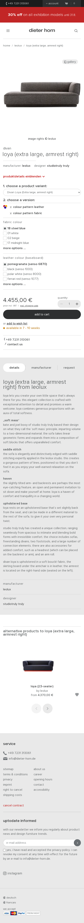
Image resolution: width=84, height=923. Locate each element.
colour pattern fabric (27, 213)
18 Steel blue (16, 228)
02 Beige (13, 238)
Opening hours (43, 779)
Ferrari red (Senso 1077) (22, 278)
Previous (36, 708)
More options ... (14, 248)
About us (39, 769)
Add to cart (42, 314)
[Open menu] (8, 31)
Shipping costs (12, 795)
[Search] (76, 31)
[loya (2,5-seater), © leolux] (42, 679)
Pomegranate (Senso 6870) (27, 264)
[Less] (61, 304)
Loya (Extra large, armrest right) (44, 45)
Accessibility (41, 789)
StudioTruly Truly (58, 165)
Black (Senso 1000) (20, 269)
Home (6, 45)
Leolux (18, 45)
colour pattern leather (28, 207)
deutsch (11, 897)
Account (53, 3)
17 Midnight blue (18, 242)
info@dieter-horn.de (22, 758)
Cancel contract (13, 805)
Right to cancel (12, 789)
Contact (39, 784)
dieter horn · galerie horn (42, 30)
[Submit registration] (77, 842)
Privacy (7, 779)
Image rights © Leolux (42, 138)
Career (38, 774)
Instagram (15, 873)
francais (11, 902)
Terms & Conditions (15, 774)
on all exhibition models (42, 15)
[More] (77, 304)
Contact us (14, 344)
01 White (13, 233)
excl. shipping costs (29, 306)
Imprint (7, 784)
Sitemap (8, 769)
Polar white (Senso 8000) (24, 274)
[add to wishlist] (77, 695)
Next (48, 708)
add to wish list (17, 323)
